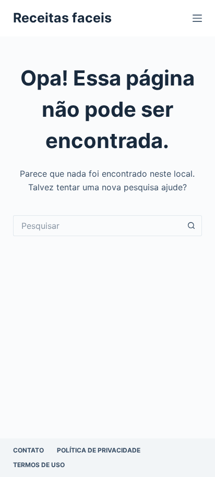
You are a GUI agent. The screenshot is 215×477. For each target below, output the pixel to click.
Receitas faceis (62, 18)
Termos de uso (39, 465)
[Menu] (197, 18)
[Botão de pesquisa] (191, 225)
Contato (28, 450)
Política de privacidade (98, 450)
